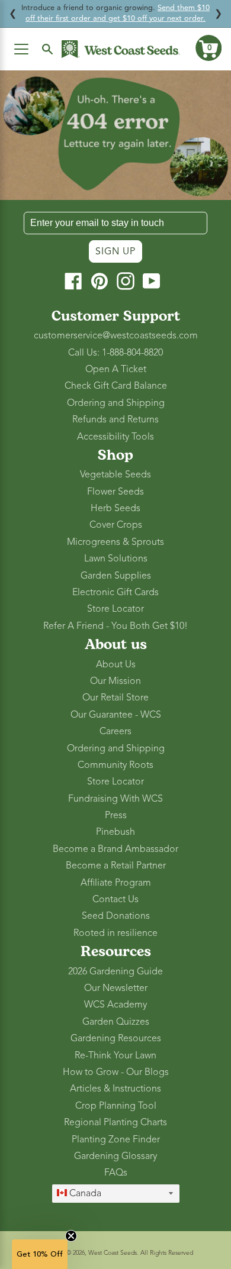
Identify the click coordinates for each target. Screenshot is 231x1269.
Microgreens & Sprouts (115, 542)
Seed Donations (116, 916)
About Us (116, 664)
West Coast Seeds (112, 1253)
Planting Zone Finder (116, 1139)
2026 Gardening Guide (115, 971)
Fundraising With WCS (115, 799)
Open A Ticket (115, 369)
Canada (84, 1193)
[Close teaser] (71, 1236)
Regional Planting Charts (115, 1122)
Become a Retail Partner (116, 865)
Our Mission (115, 681)
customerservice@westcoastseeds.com (116, 335)
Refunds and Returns (115, 419)
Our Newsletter (115, 988)
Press (116, 815)
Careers (115, 731)
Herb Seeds (115, 508)
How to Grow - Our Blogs (116, 1072)
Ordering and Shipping (116, 403)
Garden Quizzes (115, 1022)
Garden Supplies (116, 576)
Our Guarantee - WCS (115, 715)
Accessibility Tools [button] (115, 437)
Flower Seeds (115, 492)
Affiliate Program (116, 883)
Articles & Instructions (115, 1088)
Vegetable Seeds (115, 474)
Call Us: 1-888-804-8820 (115, 353)
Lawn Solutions (115, 558)
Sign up (115, 251)
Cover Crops (115, 525)
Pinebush (115, 832)
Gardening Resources (115, 1038)
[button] (208, 48)
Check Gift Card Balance (116, 386)
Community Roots (115, 765)
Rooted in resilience (115, 933)
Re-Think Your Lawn (115, 1055)
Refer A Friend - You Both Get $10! (115, 626)
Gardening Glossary (115, 1156)
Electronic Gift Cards (115, 592)
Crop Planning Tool (115, 1106)
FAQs (115, 1172)
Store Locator (115, 609)
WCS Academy (115, 1004)
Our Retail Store (115, 697)
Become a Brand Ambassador (115, 849)
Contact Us (115, 899)
